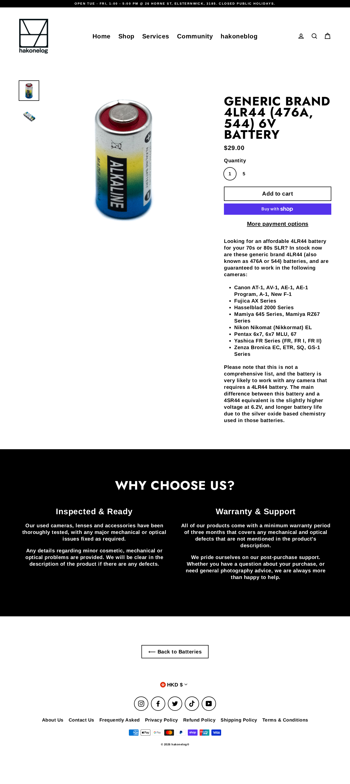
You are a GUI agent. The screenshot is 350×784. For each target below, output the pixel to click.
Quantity (235, 160)
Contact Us (81, 720)
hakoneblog (239, 36)
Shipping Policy (239, 720)
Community (195, 36)
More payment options (277, 224)
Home (101, 36)
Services (155, 36)
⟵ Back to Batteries (175, 651)
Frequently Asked (119, 720)
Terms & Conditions (285, 720)
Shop (126, 36)
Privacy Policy (161, 720)
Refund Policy (199, 720)
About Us (53, 720)
